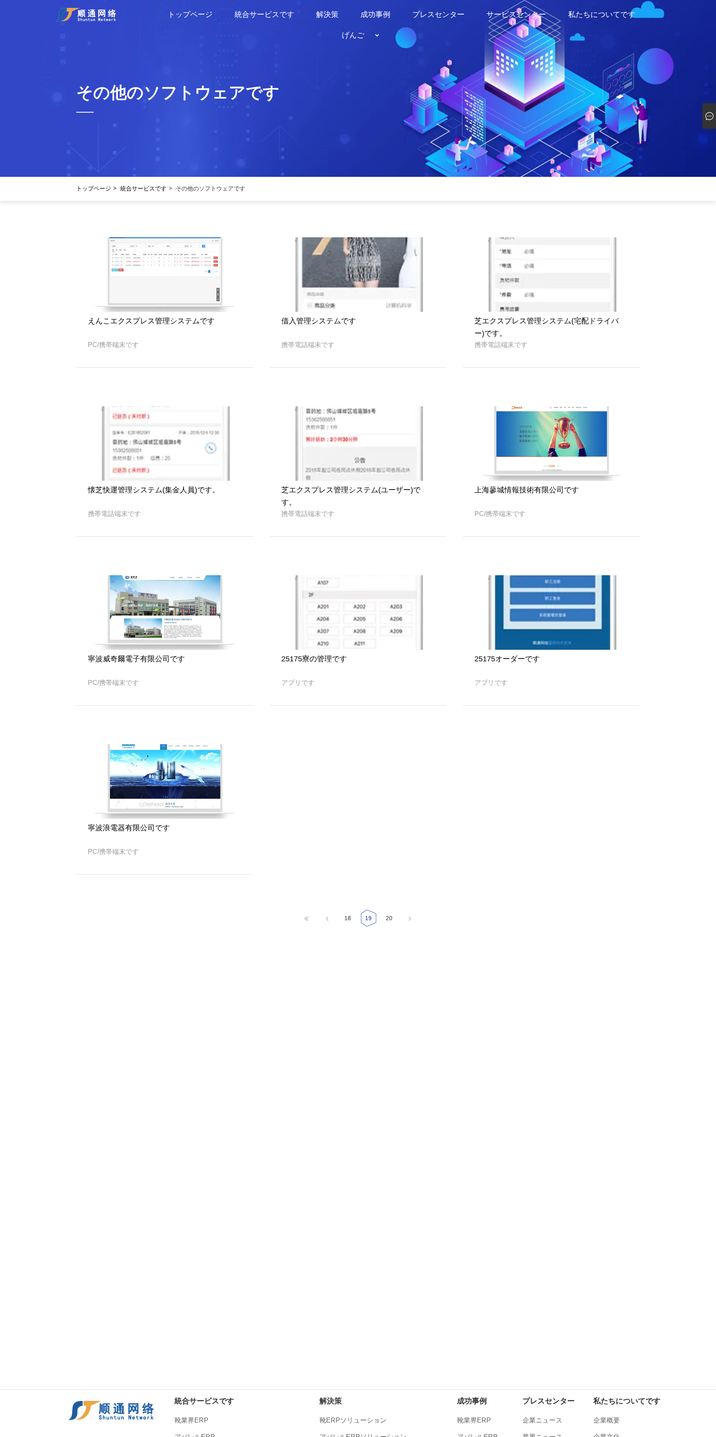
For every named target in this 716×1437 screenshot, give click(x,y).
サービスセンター (516, 14)
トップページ (190, 14)
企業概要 (606, 1420)
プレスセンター (438, 14)
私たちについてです (601, 14)
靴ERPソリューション (353, 1420)
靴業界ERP (191, 1420)
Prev (20, 101)
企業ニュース (542, 1420)
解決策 (327, 14)
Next (696, 101)
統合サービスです (264, 14)
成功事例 (375, 14)
